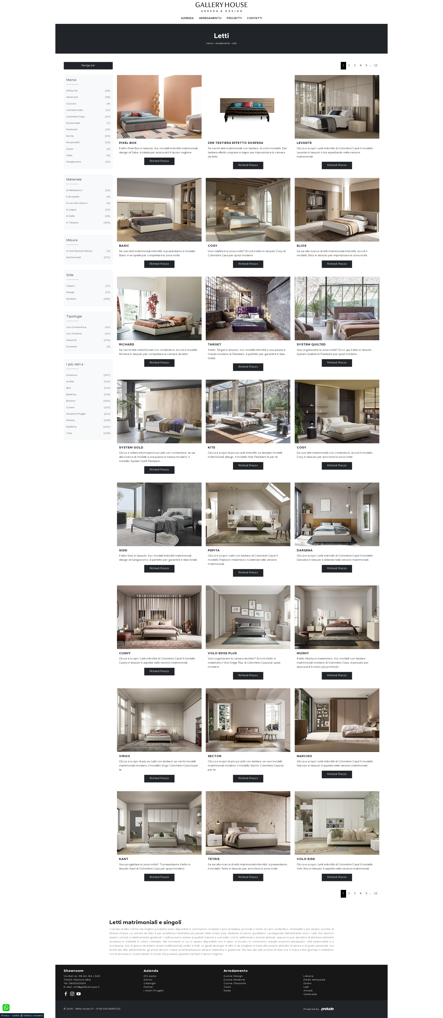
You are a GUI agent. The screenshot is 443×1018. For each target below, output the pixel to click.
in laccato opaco (87, 203)
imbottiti (87, 340)
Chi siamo (150, 976)
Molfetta (87, 427)
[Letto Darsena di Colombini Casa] (337, 514)
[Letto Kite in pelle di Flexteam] (248, 411)
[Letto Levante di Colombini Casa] (337, 107)
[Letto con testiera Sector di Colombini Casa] (248, 720)
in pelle (87, 216)
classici (87, 286)
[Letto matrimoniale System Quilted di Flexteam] (337, 308)
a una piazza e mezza (87, 251)
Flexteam (87, 129)
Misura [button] (72, 240)
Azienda (187, 18)
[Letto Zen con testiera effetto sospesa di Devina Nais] (248, 107)
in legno (87, 210)
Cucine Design (233, 976)
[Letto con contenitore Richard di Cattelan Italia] (159, 308)
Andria (87, 381)
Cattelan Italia (87, 110)
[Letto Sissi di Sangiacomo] (159, 514)
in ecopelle (87, 197)
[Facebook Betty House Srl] (66, 994)
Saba (87, 155)
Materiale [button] (74, 179)
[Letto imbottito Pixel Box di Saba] (159, 107)
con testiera (87, 333)
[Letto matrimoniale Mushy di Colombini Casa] (337, 617)
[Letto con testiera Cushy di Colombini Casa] (159, 617)
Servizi (148, 980)
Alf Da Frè (87, 91)
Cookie (15, 1016)
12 (375, 65)
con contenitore (87, 327)
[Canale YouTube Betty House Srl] (78, 994)
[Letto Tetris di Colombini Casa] (248, 823)
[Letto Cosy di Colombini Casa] (248, 210)
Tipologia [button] (74, 316)
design (87, 292)
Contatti (254, 18)
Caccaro (87, 104)
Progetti (234, 18)
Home (209, 43)
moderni (87, 299)
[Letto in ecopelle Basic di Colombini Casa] (159, 210)
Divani (307, 983)
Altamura (87, 375)
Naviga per (88, 65)
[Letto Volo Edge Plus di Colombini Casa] (248, 617)
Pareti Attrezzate (314, 980)
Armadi (308, 990)
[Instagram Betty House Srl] (72, 994)
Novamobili (87, 142)
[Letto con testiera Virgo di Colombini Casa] (159, 720)
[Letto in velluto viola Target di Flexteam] (248, 308)
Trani (87, 433)
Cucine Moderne (234, 980)
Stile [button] (69, 275)
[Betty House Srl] (221, 7)
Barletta (87, 394)
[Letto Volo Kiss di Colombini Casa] (337, 823)
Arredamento (210, 18)
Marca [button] (71, 80)
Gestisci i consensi (33, 1016)
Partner (148, 987)
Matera (87, 420)
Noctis (87, 136)
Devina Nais (87, 123)
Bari (87, 388)
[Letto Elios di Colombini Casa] (337, 210)
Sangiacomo (87, 162)
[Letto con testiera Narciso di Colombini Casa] (337, 720)
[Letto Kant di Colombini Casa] (159, 823)
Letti (234, 43)
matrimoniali (87, 257)
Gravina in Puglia (87, 414)
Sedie (227, 990)
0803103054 (77, 983)
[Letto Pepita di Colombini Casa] (248, 514)
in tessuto (87, 222)
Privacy (5, 1016)
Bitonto (87, 401)
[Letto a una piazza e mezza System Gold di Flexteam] (159, 411)
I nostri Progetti (154, 990)
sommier (87, 346)
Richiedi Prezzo (159, 161)
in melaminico (87, 190)
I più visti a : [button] (75, 364)
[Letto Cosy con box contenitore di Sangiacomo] (337, 411)
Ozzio (87, 149)
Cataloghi (150, 983)
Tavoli (227, 987)
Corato (87, 407)
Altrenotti (87, 97)
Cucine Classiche (235, 983)
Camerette (310, 994)
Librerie (308, 976)
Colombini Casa (87, 116)
